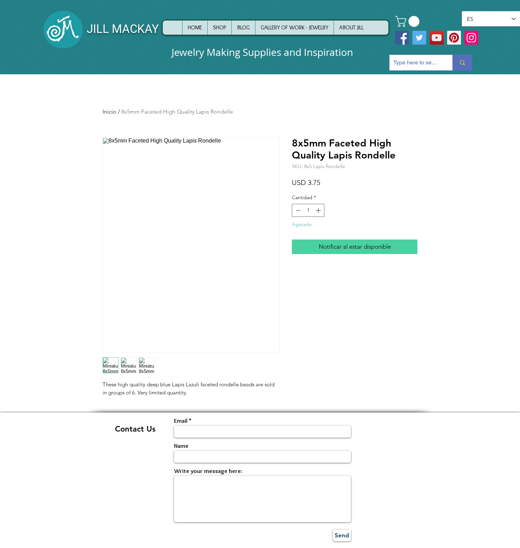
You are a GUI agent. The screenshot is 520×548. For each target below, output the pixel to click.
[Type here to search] (462, 62)
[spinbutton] (308, 210)
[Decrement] (297, 210)
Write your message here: (208, 471)
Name (181, 446)
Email (180, 421)
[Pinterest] (454, 38)
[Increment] (318, 210)
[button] (408, 21)
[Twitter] (419, 38)
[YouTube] (437, 38)
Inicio (109, 111)
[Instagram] (471, 38)
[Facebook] (402, 38)
